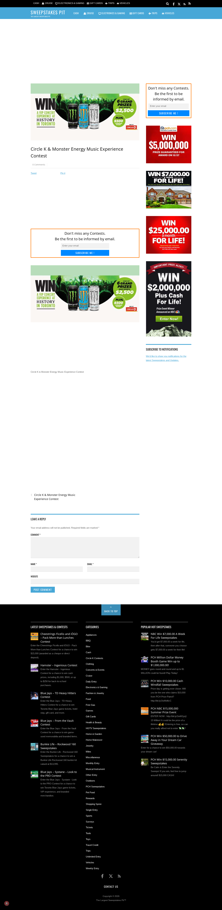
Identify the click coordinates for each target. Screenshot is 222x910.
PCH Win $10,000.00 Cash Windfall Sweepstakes (167, 683)
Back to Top (111, 611)
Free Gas (90, 705)
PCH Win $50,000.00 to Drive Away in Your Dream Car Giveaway (169, 740)
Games (89, 710)
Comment (35, 534)
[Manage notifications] (6, 903)
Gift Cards (91, 716)
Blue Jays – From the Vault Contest (57, 722)
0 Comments (38, 164)
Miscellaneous (93, 757)
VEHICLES (124, 3)
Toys (88, 839)
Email (90, 564)
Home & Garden (94, 734)
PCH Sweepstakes (95, 786)
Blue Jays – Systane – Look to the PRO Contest (58, 774)
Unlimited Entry (93, 856)
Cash (88, 652)
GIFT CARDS (96, 3)
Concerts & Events (95, 670)
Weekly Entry (92, 868)
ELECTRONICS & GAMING (71, 3)
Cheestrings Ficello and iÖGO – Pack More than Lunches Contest (59, 637)
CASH (36, 3)
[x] (179, 3)
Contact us (111, 886)
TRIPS (111, 3)
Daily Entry (91, 681)
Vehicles (90, 862)
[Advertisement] (111, 47)
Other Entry (91, 775)
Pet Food (90, 792)
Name (34, 564)
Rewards (90, 798)
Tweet (34, 173)
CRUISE (48, 3)
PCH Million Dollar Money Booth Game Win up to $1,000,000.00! (167, 661)
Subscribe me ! (85, 253)
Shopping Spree (93, 804)
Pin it (62, 173)
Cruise (89, 675)
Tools (88, 833)
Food (88, 699)
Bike (88, 646)
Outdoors (90, 780)
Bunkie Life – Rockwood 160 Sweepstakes (58, 746)
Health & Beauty (94, 722)
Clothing (90, 664)
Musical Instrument (95, 769)
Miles (88, 751)
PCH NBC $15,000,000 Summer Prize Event (164, 710)
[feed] (184, 3)
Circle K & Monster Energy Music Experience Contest (53, 497)
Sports (89, 815)
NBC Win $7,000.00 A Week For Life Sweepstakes (168, 636)
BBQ (88, 640)
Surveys (90, 821)
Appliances (91, 635)
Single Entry (92, 810)
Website (34, 576)
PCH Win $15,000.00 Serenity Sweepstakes (169, 761)
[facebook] (174, 3)
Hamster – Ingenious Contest (58, 665)
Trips (88, 850)
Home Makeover (94, 740)
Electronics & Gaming (96, 687)
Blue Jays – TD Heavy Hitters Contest (58, 695)
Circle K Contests (94, 658)
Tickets (89, 827)
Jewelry (89, 745)
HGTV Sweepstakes (96, 728)
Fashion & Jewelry (95, 693)
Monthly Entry (93, 763)
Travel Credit (92, 845)
